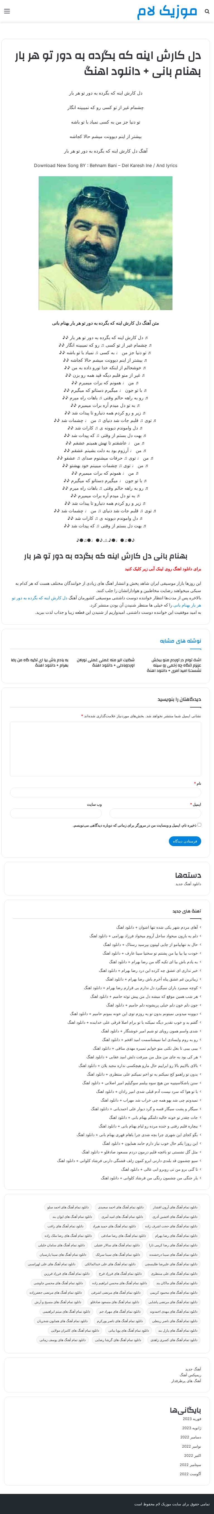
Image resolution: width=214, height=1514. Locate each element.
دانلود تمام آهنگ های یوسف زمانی (63, 1340)
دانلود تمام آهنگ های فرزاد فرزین (66, 1273)
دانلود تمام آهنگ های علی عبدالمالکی (110, 1264)
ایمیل (195, 804)
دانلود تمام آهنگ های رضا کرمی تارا (173, 1245)
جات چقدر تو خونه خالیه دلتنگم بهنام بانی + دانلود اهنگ (153, 1117)
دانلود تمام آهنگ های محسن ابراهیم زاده (119, 1283)
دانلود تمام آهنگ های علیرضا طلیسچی (171, 1264)
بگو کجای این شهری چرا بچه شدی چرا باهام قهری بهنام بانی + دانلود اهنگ (137, 1135)
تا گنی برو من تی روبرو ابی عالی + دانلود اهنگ (159, 1169)
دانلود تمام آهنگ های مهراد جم (119, 1311)
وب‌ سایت (94, 804)
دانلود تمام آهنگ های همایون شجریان (62, 1321)
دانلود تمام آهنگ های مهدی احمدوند (173, 1311)
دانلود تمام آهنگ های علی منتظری (174, 1273)
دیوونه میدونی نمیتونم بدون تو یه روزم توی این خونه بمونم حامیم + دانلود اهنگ (134, 1013)
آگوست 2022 (190, 1474)
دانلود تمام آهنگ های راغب (65, 1226)
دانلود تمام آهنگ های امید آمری (122, 1216)
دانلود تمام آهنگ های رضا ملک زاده (68, 1235)
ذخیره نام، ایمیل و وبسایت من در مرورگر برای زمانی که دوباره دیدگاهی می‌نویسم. (134, 825)
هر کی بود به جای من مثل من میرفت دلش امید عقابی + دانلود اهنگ (142, 1057)
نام (197, 783)
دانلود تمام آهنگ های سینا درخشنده (173, 1254)
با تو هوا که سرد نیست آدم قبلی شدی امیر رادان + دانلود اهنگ (147, 1091)
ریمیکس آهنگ (190, 1375)
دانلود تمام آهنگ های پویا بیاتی (128, 1330)
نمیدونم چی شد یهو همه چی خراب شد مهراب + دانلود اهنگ (149, 1100)
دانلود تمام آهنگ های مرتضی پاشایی (173, 1302)
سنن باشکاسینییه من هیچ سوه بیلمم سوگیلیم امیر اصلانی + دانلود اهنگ (140, 1083)
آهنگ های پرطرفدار (186, 1380)
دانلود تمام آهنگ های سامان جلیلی (61, 1245)
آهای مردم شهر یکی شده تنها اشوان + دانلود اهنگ (157, 927)
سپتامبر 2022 (190, 1464)
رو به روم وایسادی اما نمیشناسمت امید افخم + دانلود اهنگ (150, 1039)
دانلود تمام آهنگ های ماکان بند (176, 1283)
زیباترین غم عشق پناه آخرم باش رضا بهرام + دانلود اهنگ (152, 979)
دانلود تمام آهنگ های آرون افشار (175, 1207)
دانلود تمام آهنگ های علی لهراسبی (51, 1264)
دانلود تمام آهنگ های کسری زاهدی (173, 1340)
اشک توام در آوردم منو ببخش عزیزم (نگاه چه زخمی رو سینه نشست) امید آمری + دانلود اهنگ (174, 665)
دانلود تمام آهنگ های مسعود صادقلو (115, 1302)
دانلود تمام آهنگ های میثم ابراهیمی (66, 1311)
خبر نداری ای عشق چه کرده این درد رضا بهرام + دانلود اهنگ (148, 970)
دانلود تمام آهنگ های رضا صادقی (123, 1235)
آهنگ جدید (193, 1369)
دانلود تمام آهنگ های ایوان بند (72, 1216)
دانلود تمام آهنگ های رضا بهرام (176, 1235)
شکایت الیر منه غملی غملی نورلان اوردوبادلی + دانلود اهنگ (106, 662)
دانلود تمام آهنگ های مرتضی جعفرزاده (56, 1292)
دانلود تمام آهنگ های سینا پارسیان (63, 1254)
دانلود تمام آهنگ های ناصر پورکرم (120, 1321)
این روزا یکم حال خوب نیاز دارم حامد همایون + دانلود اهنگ (150, 1143)
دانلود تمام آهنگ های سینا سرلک (118, 1254)
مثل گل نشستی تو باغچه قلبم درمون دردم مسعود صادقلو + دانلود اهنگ (140, 1152)
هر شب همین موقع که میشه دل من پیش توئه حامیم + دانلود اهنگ (144, 996)
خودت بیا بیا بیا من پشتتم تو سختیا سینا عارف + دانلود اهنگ (150, 953)
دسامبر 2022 (190, 1437)
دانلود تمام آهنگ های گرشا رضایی (118, 1340)
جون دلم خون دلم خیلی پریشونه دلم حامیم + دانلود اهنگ (152, 1005)
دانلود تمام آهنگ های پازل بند (177, 1330)
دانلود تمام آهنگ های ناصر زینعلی (174, 1321)
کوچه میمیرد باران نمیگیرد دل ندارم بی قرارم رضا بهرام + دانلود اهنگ (141, 988)
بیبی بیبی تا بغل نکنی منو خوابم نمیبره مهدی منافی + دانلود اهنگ (145, 1048)
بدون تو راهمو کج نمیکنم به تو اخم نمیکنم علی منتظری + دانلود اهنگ (142, 1074)
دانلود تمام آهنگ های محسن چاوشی (58, 1283)
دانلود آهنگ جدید (188, 884)
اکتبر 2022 (192, 1455)
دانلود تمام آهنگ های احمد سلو (68, 1207)
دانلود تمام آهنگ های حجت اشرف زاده (171, 1226)
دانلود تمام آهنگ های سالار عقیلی (117, 1245)
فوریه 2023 (192, 1418)
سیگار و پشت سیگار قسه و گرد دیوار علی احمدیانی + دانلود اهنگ (144, 1109)
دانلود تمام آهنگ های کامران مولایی (75, 1330)
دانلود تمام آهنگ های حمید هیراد (114, 1226)
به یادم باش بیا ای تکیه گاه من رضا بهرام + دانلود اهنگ (39, 662)
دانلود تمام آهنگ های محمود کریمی (173, 1292)
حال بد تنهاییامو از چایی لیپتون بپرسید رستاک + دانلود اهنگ (150, 944)
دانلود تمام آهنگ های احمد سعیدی (121, 1207)
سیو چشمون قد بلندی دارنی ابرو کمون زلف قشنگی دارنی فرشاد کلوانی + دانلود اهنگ (127, 1160)
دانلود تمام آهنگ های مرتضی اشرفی (115, 1292)
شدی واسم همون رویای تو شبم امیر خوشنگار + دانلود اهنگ (149, 1031)
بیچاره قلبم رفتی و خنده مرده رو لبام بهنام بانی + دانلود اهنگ (148, 1126)
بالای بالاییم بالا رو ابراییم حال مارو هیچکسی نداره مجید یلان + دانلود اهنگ (138, 1065)
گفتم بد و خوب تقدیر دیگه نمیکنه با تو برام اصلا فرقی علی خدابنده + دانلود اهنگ (132, 1022)
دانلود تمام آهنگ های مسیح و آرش (58, 1302)
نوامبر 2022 (191, 1446)
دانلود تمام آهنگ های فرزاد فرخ (120, 1273)
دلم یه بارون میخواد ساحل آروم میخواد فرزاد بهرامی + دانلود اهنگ (143, 936)
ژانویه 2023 (191, 1428)
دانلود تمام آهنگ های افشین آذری (174, 1216)
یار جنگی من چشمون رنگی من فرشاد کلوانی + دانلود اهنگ (149, 1178)
